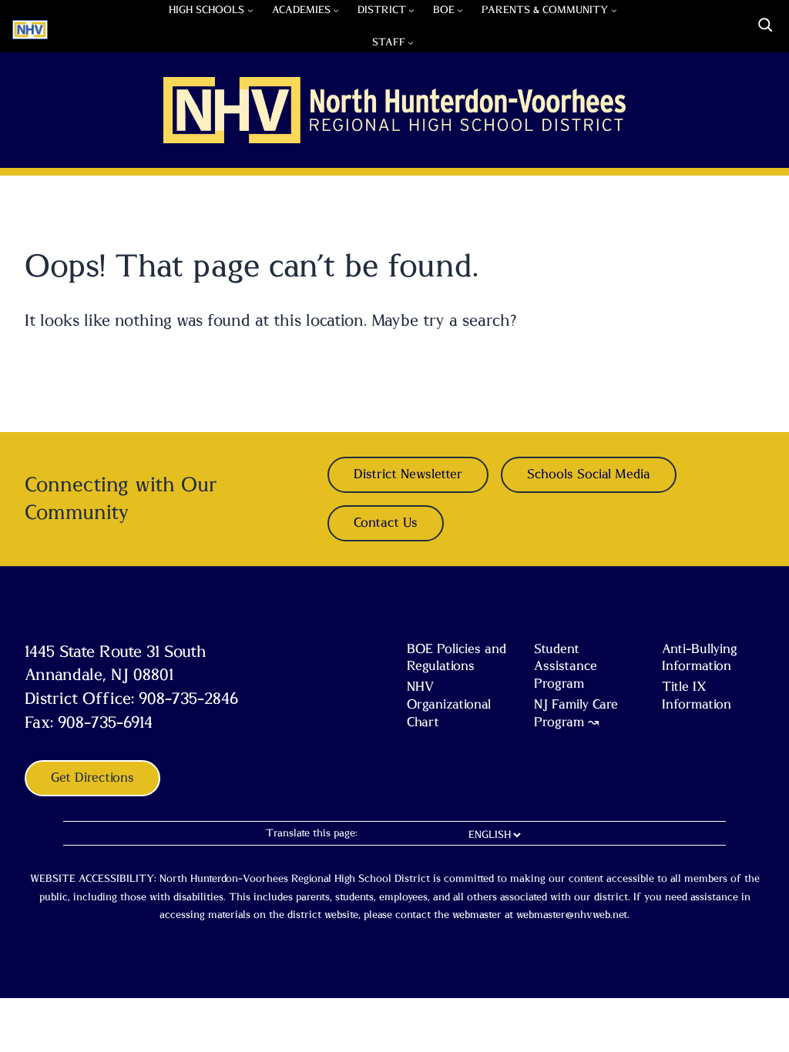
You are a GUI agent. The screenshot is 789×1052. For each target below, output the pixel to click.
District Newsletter (408, 474)
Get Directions (92, 778)
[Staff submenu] (411, 42)
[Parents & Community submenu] (614, 10)
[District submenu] (411, 10)
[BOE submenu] (460, 10)
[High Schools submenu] (250, 10)
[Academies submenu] (336, 10)
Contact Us (386, 523)
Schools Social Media (588, 474)
